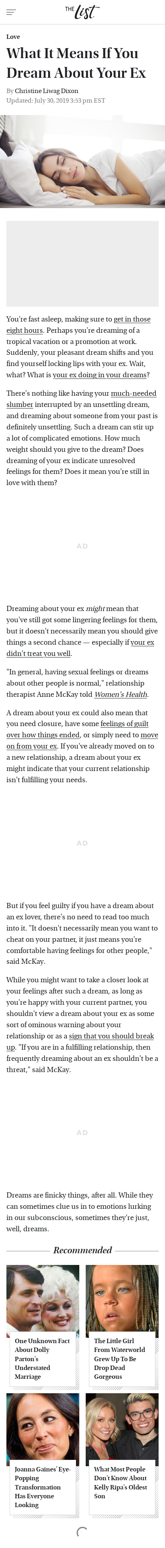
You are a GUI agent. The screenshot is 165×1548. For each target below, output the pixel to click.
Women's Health (120, 694)
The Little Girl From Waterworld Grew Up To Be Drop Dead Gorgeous (119, 1359)
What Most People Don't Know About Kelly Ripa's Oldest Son (120, 1482)
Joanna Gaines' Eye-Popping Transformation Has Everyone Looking (43, 1487)
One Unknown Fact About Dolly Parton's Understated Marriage (42, 1359)
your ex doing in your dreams (100, 375)
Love (13, 37)
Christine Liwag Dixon (46, 91)
